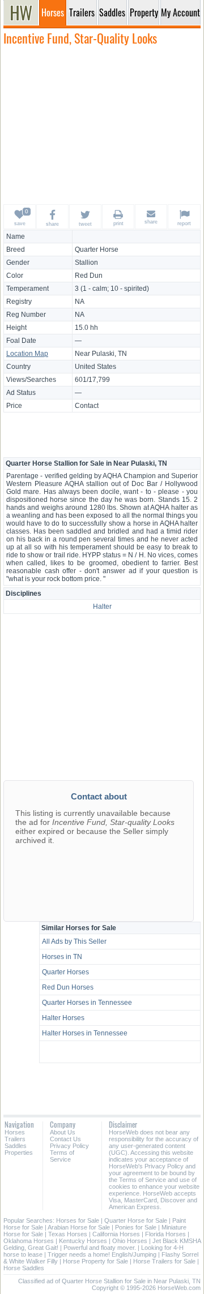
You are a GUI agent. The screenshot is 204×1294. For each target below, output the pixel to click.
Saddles (16, 1145)
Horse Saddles (23, 1268)
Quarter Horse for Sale (135, 1220)
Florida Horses (165, 1234)
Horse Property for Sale (95, 1261)
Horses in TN (62, 957)
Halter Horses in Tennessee (85, 1033)
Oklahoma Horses (28, 1240)
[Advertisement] (102, 124)
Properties (19, 1152)
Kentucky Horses (83, 1240)
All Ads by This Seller (74, 941)
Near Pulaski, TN (101, 354)
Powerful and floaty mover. (99, 1247)
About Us (62, 1132)
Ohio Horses (129, 1240)
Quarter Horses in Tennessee (87, 1003)
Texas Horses (67, 1234)
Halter (102, 607)
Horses (15, 1132)
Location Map (27, 354)
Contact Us (65, 1139)
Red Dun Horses (68, 987)
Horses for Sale (77, 1220)
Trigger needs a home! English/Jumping (102, 1254)
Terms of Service (62, 1156)
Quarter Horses (65, 972)
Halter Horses (63, 1018)
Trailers (15, 1139)
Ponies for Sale (135, 1227)
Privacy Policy (69, 1145)
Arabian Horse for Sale (79, 1227)
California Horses (116, 1234)
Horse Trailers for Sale (164, 1261)
